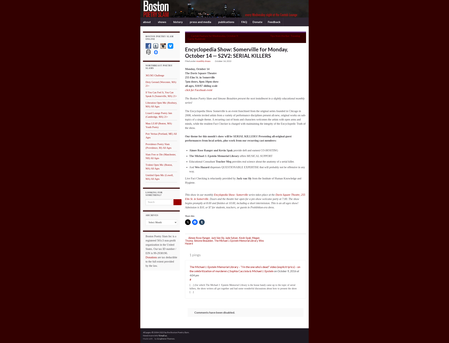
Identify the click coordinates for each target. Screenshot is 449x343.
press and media (201, 21)
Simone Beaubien (203, 240)
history (178, 21)
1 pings (195, 255)
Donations (151, 257)
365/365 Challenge (155, 75)
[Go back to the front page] (224, 9)
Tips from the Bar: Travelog (285, 35)
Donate (257, 21)
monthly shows (203, 61)
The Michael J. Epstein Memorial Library (236, 240)
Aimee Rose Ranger (199, 237)
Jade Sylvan (231, 237)
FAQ (244, 21)
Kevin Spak (245, 237)
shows (162, 21)
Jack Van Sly (217, 237)
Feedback (274, 21)
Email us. (163, 335)
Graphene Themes (166, 338)
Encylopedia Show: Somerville (231, 194)
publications (226, 21)
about (147, 21)
